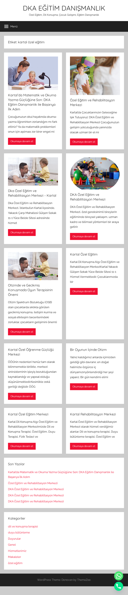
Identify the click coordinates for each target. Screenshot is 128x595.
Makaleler (14, 557)
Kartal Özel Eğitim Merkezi (28, 414)
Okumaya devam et (21, 141)
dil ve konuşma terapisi (23, 526)
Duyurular (14, 538)
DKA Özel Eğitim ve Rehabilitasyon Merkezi (36, 489)
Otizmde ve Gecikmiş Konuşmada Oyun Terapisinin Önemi (30, 290)
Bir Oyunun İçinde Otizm (88, 350)
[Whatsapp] (118, 575)
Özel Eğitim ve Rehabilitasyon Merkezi (33, 483)
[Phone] (118, 586)
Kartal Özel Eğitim (84, 254)
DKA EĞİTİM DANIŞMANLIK (64, 8)
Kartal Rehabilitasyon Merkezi (93, 414)
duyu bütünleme (19, 532)
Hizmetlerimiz (17, 551)
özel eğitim (15, 563)
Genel (12, 544)
